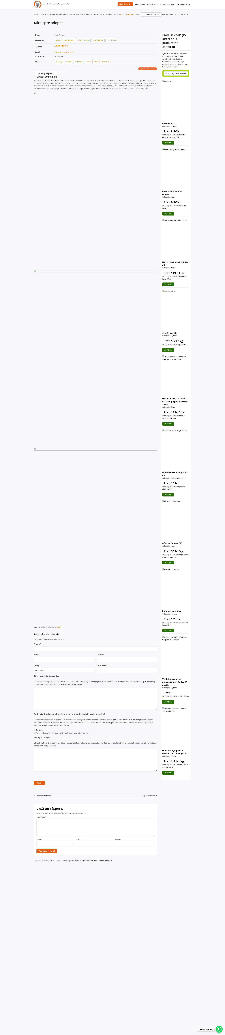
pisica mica (105, 62)
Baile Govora (69, 40)
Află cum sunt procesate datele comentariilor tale (93, 860)
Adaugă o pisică (125, 4)
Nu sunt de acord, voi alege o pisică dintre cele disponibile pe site (62, 733)
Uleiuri (173, 268)
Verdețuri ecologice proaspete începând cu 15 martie (174, 682)
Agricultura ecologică (170, 54)
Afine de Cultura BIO (172, 543)
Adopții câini (140, 4)
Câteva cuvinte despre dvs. (47, 676)
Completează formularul (151, 14)
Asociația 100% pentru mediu (128, 14)
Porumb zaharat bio (172, 611)
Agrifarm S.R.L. (183, 344)
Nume (37, 644)
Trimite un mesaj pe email (64, 52)
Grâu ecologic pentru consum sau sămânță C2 (174, 752)
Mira (96, 62)
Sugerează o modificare (148, 69)
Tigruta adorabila (148, 796)
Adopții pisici (152, 4)
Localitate (102, 665)
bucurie (68, 62)
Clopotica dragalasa (43, 796)
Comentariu (41, 817)
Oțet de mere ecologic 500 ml (175, 474)
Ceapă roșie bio (169, 333)
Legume (174, 126)
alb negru (59, 62)
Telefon (100, 654)
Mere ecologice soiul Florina (172, 192)
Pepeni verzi (168, 123)
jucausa (88, 62)
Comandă (168, 142)
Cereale (173, 756)
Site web (118, 839)
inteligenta (78, 62)
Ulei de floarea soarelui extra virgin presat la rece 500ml (175, 401)
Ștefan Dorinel (183, 696)
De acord (39, 730)
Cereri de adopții (167, 4)
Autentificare (185, 4)
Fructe (173, 197)
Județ (36, 665)
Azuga (58, 40)
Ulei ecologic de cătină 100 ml (175, 263)
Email (37, 654)
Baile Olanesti (98, 40)
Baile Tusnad (112, 40)
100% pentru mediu (62, 4)
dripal (58, 627)
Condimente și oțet (178, 478)
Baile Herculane (83, 40)
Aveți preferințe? (42, 737)
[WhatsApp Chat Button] (219, 1029)
